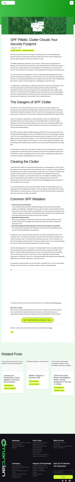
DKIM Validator (37, 451)
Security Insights (16, 50)
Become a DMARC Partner (20, 470)
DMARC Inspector (38, 444)
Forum (50, 328)
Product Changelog (39, 470)
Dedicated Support (18, 446)
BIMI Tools (36, 452)
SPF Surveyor (57, 303)
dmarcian (47, 180)
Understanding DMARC (40, 465)
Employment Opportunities (20, 467)
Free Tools (37, 441)
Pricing (14, 447)
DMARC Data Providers (40, 456)
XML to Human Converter (41, 454)
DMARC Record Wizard (40, 446)
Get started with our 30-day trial (37, 320)
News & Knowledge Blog (40, 467)
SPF (12, 332)
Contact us (15, 469)
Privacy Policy (16, 475)
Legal (14, 472)
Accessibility (16, 477)
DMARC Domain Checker (40, 442)
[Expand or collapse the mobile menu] (72, 3)
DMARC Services (17, 444)
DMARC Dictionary (38, 469)
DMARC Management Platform (21, 442)
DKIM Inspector (37, 449)
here (48, 243)
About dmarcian (17, 465)
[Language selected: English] (67, 481)
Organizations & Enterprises (63, 446)
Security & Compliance (19, 474)
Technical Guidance (28, 50)
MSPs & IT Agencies (59, 447)
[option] (66, 480)
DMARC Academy (37, 474)
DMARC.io (35, 475)
